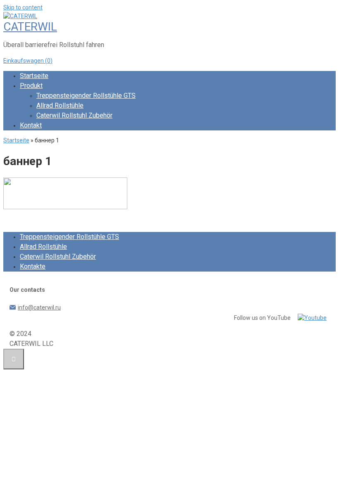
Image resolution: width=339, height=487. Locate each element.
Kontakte (32, 266)
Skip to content (23, 7)
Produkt (31, 86)
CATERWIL (30, 26)
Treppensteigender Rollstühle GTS (86, 95)
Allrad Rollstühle (60, 105)
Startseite (34, 76)
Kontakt (31, 125)
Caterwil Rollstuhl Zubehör (74, 115)
